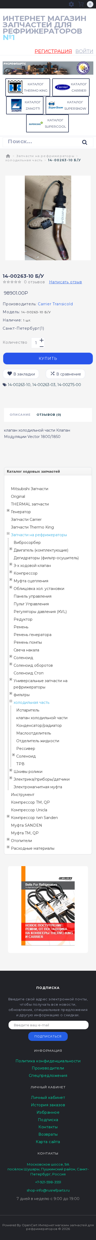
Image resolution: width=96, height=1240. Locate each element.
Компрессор (26, 573)
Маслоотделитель (33, 733)
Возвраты (48, 1134)
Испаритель (27, 710)
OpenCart (30, 1225)
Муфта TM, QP (25, 833)
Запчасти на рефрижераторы (45, 156)
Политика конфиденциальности (48, 1061)
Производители (48, 1068)
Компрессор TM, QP (30, 802)
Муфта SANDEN (26, 825)
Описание (20, 415)
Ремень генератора (32, 634)
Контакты (48, 1127)
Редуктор (23, 619)
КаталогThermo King (35, 87)
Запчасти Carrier (26, 519)
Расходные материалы (32, 848)
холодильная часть (23, 160)
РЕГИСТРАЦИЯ (53, 51)
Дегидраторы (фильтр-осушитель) (46, 558)
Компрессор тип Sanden (34, 817)
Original (18, 496)
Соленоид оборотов (33, 665)
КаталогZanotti (33, 105)
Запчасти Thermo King (32, 527)
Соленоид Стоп (28, 673)
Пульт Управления (31, 604)
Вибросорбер (27, 542)
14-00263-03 (43, 384)
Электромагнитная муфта (38, 787)
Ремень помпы (28, 642)
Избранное (48, 1112)
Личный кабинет (48, 1097)
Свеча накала (26, 650)
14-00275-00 (69, 384)
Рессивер (25, 748)
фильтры (22, 694)
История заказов (48, 1105)
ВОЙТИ (84, 51)
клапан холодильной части (41, 717)
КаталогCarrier (79, 87)
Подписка (48, 1120)
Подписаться (48, 1036)
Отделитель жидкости (37, 740)
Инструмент (22, 794)
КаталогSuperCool (55, 123)
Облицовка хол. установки (39, 588)
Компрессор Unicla (29, 810)
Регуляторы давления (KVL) (40, 611)
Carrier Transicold (55, 304)
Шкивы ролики (28, 771)
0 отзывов (34, 282)
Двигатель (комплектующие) (41, 550)
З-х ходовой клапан (32, 565)
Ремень (21, 627)
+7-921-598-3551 (48, 1182)
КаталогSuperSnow (75, 105)
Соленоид (23, 657)
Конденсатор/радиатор (39, 725)
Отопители (21, 840)
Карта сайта (48, 1142)
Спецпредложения (48, 1075)
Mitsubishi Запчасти (29, 488)
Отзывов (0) (49, 415)
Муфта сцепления (31, 581)
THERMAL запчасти (30, 504)
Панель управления (32, 596)
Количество (15, 342)
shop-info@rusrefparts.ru (48, 1190)
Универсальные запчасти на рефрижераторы (40, 684)
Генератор (21, 511)
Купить (48, 358)
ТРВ (20, 764)
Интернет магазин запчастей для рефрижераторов (44, 28)
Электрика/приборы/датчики (42, 779)
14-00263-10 (19, 384)
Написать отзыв (65, 282)
